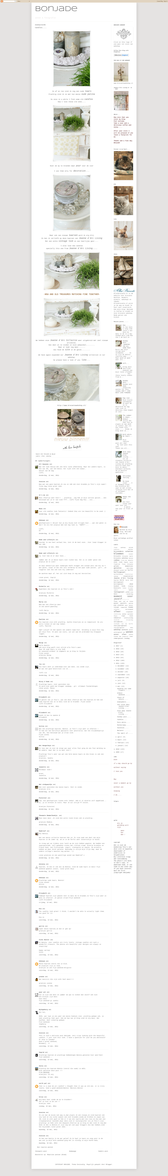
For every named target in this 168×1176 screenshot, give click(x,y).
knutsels (117, 588)
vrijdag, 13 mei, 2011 (48, 902)
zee (120, 636)
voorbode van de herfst (123, 624)
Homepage (72, 1151)
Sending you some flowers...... (124, 689)
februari (121, 743)
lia (40, 664)
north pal (43, 1083)
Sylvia (41, 726)
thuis (115, 616)
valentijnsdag (128, 618)
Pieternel (43, 798)
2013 (118, 657)
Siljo (41, 1097)
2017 (118, 646)
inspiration (128, 576)
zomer (131, 636)
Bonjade (56, 9)
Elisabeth (43, 697)
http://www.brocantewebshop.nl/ (71, 405)
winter (131, 630)
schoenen (116, 609)
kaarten (116, 580)
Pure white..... (123, 722)
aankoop (123, 547)
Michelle (42, 586)
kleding (130, 586)
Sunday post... (126, 381)
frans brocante (127, 564)
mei (119, 686)
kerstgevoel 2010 (123, 584)
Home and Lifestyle (47, 540)
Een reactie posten (45, 1147)
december (121, 666)
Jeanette (42, 767)
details (130, 560)
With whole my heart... (127, 435)
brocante (117, 556)
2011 (118, 663)
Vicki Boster (44, 940)
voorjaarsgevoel (120, 626)
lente (131, 590)
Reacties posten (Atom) (56, 1154)
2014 (118, 655)
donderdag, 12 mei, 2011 (49, 475)
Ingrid (41, 1052)
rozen (130, 607)
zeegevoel (125, 636)
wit (124, 632)
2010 (118, 749)
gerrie (41, 926)
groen (122, 570)
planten (121, 605)
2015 (118, 652)
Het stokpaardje (45, 784)
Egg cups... (127, 398)
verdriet (116, 620)
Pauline (42, 619)
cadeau (117, 560)
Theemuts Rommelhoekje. (48, 815)
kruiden (130, 588)
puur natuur (129, 605)
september (122, 675)
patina (131, 603)
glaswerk (116, 570)
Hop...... (127, 325)
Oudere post (103, 1151)
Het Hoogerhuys (45, 745)
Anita (41, 1066)
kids (123, 586)
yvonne (41, 977)
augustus (121, 677)
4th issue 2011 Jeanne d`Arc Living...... (123, 706)
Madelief (42, 831)
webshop (48, 456)
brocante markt (127, 556)
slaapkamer (129, 612)
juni (120, 683)
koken (124, 588)
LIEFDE (127, 592)
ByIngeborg (43, 1009)
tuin (131, 616)
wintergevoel (118, 632)
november (121, 669)
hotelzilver (129, 574)
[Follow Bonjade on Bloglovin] (121, 56)
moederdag (130, 594)
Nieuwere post (41, 1151)
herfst (130, 570)
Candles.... (122, 719)
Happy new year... (127, 497)
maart (120, 740)
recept (116, 607)
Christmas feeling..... (127, 477)
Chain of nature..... (122, 698)
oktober (121, 672)
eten (115, 562)
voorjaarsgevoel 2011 (123, 627)
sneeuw (124, 614)
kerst (122, 580)
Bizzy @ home (44, 681)
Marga (41, 643)
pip (115, 605)
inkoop (116, 576)
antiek (131, 547)
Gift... (126, 363)
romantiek (124, 607)
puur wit (42, 992)
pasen (116, 603)
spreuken (130, 614)
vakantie (117, 618)
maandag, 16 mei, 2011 (48, 1129)
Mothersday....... (124, 725)
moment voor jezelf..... (123, 597)
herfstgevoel (119, 572)
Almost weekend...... (123, 694)
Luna (131, 592)
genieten (117, 568)
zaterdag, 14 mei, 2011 (48, 920)
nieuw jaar (118, 601)
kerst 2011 (129, 580)
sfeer (43, 456)
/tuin (115, 547)
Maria (41, 602)
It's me (42, 495)
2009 (118, 752)
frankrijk (117, 564)
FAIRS (120, 562)
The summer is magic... (127, 416)
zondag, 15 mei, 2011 (47, 1106)
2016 (118, 649)
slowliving (117, 614)
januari (121, 745)
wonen (129, 632)
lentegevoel (119, 592)
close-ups (124, 560)
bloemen (119, 554)
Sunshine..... (123, 728)
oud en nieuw (128, 601)
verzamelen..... (120, 622)
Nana (40, 509)
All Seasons (44, 464)
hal (126, 570)
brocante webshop (121, 558)
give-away (130, 568)
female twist (128, 562)
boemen (131, 554)
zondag (127, 638)
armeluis (116, 549)
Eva (40, 909)
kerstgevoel (118, 582)
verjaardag (129, 620)
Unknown (42, 520)
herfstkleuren (118, 574)
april (120, 737)
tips (123, 616)
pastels (123, 603)
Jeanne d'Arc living (123, 578)
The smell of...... (125, 733)
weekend (125, 630)
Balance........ (123, 730)
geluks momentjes (123, 566)
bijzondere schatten (123, 551)
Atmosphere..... (123, 702)
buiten (131, 558)
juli (120, 680)
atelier (130, 549)
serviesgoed (129, 609)
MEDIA (115, 594)
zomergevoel (118, 638)
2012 (118, 660)
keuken (116, 586)
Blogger (109, 1164)
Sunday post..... (127, 341)
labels (116, 590)
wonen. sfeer (120, 634)
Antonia (42, 864)
